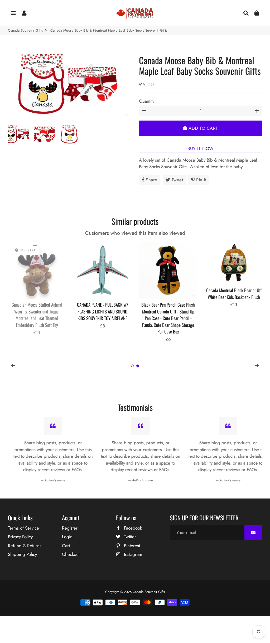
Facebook (132, 528)
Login (67, 537)
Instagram (132, 554)
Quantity (146, 101)
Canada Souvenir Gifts (25, 30)
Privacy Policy (20, 537)
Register (70, 528)
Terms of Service (23, 528)
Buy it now (200, 148)
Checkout (71, 554)
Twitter (129, 537)
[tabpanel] (37, 289)
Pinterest (131, 545)
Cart (66, 545)
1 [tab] (132, 366)
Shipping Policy (22, 554)
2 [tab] (137, 366)
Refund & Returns (24, 545)
